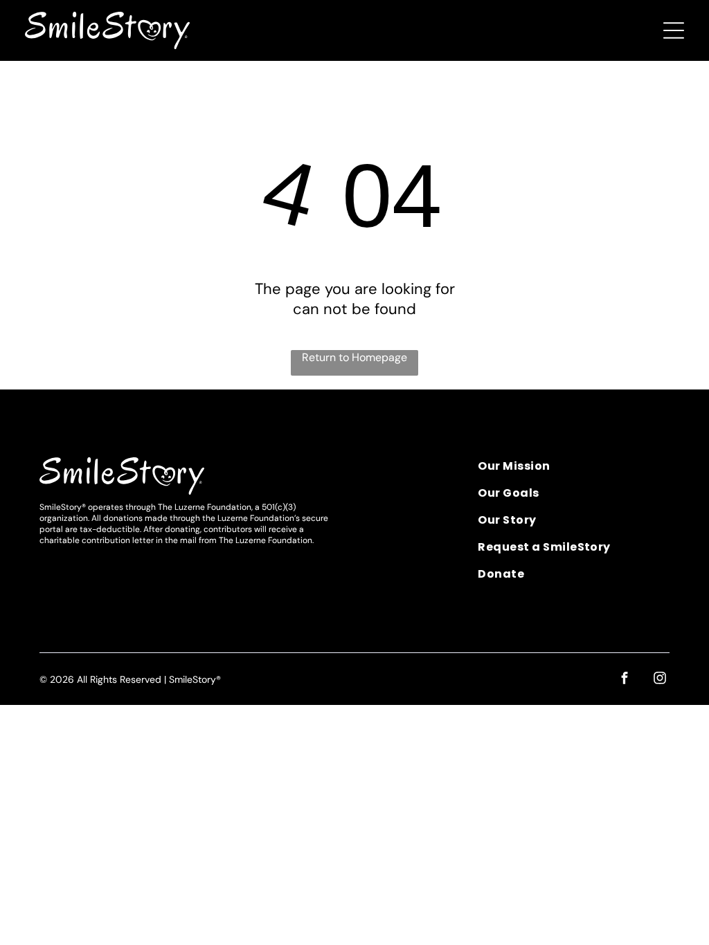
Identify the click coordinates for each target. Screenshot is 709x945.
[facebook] (624, 679)
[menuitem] (574, 470)
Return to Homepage (354, 357)
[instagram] (660, 679)
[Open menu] (673, 30)
